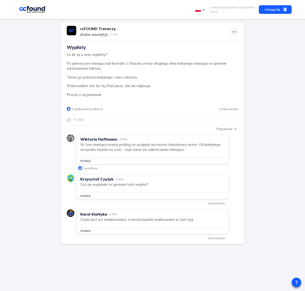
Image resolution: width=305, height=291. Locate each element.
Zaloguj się (272, 9)
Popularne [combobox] (225, 129)
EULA (214, 11)
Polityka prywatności (224, 7)
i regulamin (247, 7)
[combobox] (201, 10)
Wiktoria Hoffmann (98, 139)
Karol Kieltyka (93, 214)
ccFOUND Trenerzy (98, 28)
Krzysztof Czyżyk (96, 179)
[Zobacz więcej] (234, 31)
